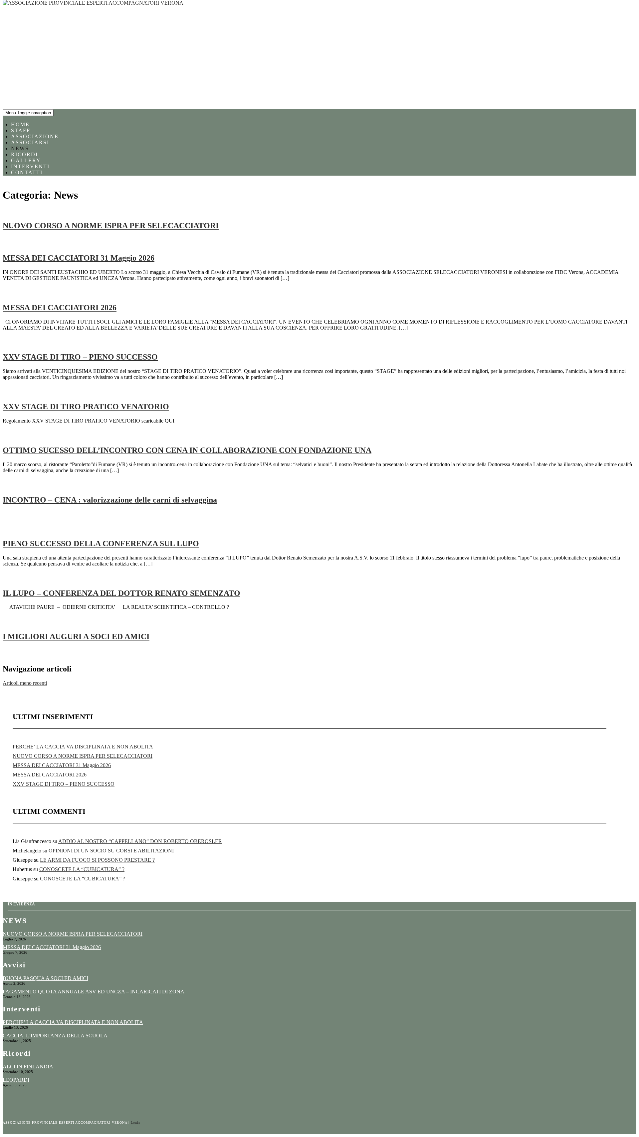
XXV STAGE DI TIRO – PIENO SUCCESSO (80, 357)
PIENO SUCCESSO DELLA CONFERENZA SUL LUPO (101, 543)
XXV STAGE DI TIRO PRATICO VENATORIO (86, 406)
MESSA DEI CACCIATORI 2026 (59, 307)
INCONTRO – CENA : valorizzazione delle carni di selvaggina (110, 500)
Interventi (30, 166)
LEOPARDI (16, 1080)
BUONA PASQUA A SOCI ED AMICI (45, 978)
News (20, 148)
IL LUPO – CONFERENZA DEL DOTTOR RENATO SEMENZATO (121, 593)
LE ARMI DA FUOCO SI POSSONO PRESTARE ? (97, 860)
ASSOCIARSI (30, 142)
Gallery (26, 160)
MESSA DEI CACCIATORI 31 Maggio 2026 (78, 258)
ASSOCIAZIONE (35, 136)
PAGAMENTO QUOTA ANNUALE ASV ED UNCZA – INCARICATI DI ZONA (93, 991)
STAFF (20, 130)
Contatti (27, 172)
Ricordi (24, 154)
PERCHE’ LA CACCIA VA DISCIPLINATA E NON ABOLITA (83, 746)
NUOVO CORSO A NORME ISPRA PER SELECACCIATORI (111, 225)
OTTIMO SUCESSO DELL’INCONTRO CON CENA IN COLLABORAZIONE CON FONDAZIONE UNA (187, 450)
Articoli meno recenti (25, 683)
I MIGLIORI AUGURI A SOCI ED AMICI (76, 636)
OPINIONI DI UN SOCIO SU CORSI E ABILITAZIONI (111, 850)
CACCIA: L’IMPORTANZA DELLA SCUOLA (55, 1035)
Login (135, 1122)
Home (20, 124)
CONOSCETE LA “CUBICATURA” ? (81, 869)
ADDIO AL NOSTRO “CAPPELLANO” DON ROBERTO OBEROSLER (140, 841)
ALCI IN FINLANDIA (28, 1066)
